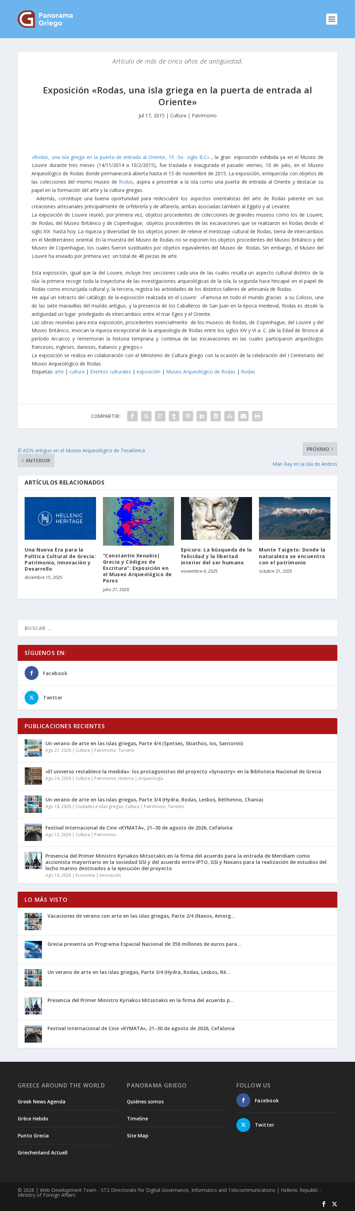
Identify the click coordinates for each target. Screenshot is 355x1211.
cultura (77, 371)
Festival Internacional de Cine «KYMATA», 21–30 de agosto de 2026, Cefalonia (139, 827)
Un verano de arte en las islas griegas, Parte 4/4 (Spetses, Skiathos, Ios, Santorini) (144, 743)
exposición (149, 371)
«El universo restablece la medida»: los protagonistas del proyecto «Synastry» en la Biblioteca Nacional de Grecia (183, 771)
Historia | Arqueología (140, 778)
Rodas (126, 181)
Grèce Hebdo (33, 1118)
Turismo (126, 750)
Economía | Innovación (98, 875)
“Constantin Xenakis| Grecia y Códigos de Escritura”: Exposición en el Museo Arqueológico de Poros (137, 568)
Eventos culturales (110, 371)
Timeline (137, 1118)
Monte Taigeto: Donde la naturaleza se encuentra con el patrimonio (292, 555)
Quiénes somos (145, 1101)
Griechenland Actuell (43, 1152)
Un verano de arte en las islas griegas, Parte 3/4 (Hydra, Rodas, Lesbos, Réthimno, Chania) (154, 799)
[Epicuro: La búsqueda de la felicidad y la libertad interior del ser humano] (216, 518)
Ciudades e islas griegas (99, 806)
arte (59, 371)
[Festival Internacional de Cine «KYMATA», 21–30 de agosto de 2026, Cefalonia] (33, 832)
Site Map (137, 1135)
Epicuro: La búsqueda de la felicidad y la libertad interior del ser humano (216, 555)
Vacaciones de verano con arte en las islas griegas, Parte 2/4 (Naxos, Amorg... (141, 916)
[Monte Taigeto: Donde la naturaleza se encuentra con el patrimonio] (294, 518)
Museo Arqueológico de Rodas (200, 371)
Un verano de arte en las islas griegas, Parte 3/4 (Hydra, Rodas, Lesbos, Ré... (138, 972)
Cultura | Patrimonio (193, 115)
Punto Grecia (33, 1135)
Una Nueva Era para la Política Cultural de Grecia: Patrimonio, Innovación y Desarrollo (60, 559)
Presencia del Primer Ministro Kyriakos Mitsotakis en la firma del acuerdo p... (140, 1000)
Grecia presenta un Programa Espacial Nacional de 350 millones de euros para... (144, 944)
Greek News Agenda (42, 1101)
